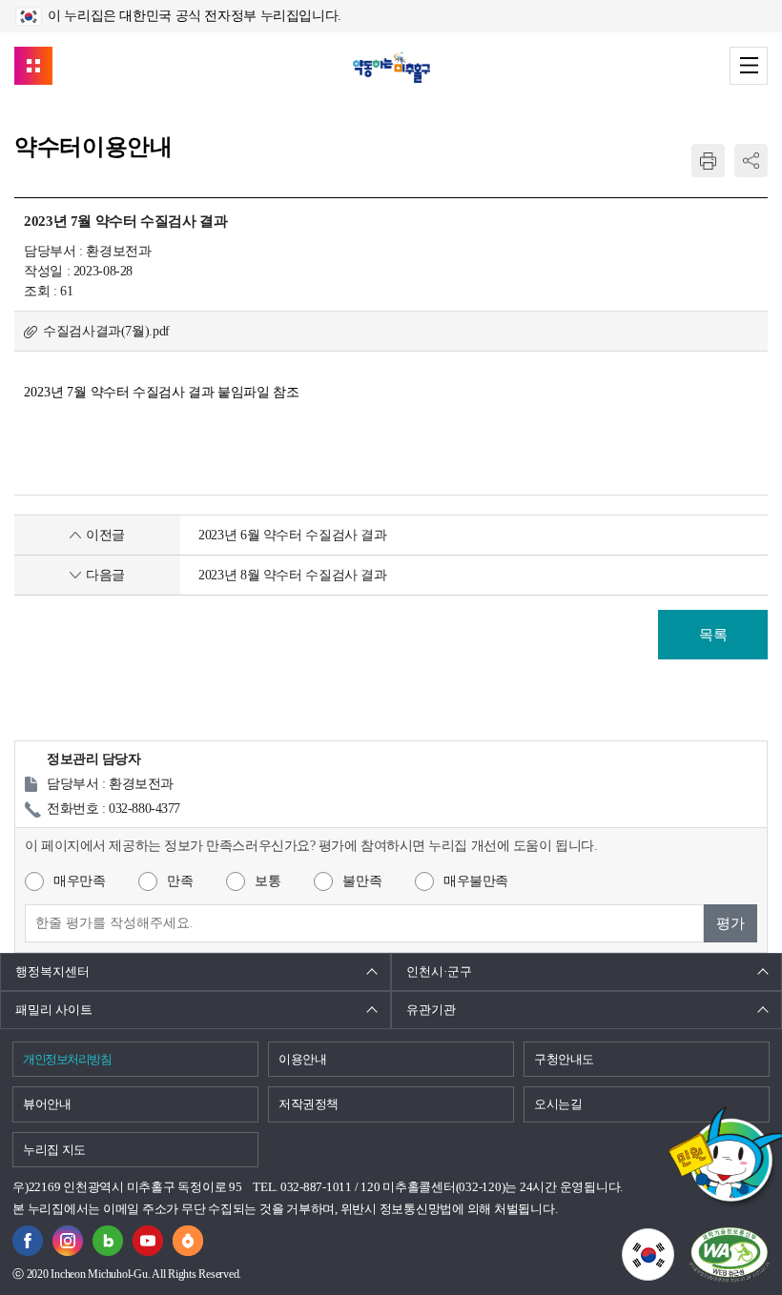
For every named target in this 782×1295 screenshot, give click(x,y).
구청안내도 (564, 1059)
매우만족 (79, 881)
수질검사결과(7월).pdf (106, 331)
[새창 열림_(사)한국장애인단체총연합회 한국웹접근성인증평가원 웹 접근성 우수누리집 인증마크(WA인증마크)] (729, 1254)
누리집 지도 (54, 1150)
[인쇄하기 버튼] (708, 160)
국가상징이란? (673, 1239)
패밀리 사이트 (54, 1009)
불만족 (361, 881)
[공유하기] (751, 160)
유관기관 (431, 1009)
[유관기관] (33, 66)
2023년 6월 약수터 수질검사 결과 (292, 535)
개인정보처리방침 (67, 1059)
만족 (180, 881)
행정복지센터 (52, 971)
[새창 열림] (108, 1236)
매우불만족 (475, 881)
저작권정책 (308, 1104)
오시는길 (558, 1104)
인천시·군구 (439, 971)
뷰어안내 (47, 1104)
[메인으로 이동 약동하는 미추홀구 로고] (391, 67)
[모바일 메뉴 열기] (749, 66)
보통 (267, 881)
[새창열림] (27, 1236)
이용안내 (302, 1059)
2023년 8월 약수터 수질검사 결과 (292, 575)
